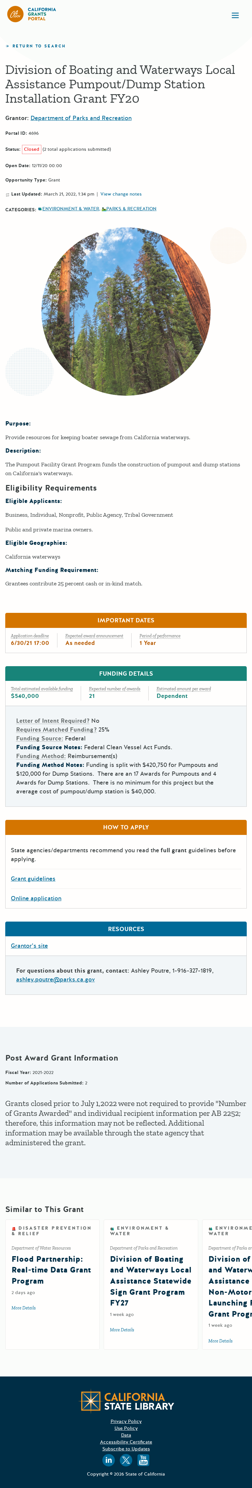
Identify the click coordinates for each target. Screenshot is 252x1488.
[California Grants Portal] (31, 14)
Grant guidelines (33, 879)
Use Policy (126, 1428)
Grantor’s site (29, 946)
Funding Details (126, 674)
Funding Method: (41, 756)
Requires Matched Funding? (56, 730)
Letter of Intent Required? (53, 721)
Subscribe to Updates (126, 1449)
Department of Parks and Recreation (81, 118)
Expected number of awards (114, 689)
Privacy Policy (126, 1421)
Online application (36, 898)
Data (126, 1435)
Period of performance (159, 636)
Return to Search (39, 46)
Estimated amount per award (184, 689)
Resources (126, 929)
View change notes (121, 194)
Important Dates (126, 620)
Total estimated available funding (42, 689)
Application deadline (30, 636)
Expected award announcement (94, 636)
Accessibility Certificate (126, 1442)
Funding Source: (39, 738)
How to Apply (126, 827)
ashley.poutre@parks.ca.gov (55, 979)
